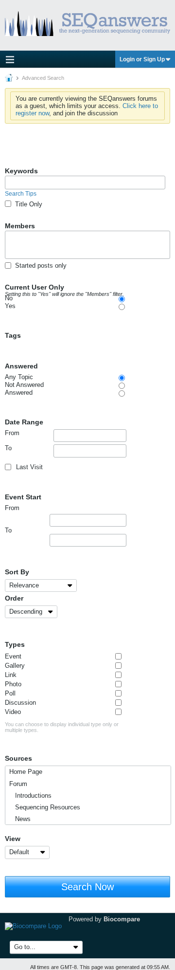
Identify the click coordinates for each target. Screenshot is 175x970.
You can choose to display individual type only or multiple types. (62, 727)
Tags (13, 335)
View (12, 838)
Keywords (21, 171)
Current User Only (64, 287)
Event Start (23, 497)
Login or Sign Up (142, 59)
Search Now (87, 886)
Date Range (24, 422)
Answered (21, 366)
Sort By (17, 572)
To (8, 448)
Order (14, 598)
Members (20, 226)
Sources (18, 758)
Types (15, 644)
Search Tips (20, 193)
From (12, 433)
